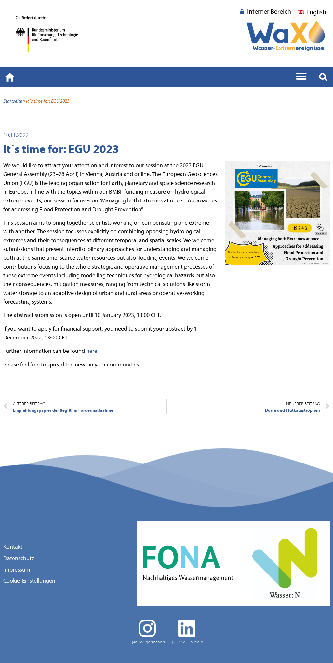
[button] (301, 76)
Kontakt (12, 547)
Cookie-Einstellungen (29, 580)
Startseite (12, 100)
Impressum (16, 569)
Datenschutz (18, 558)
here (91, 350)
